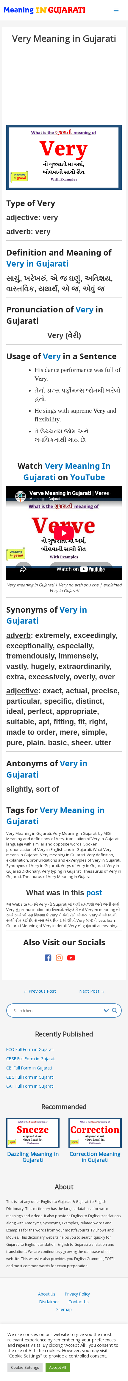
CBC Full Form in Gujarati (30, 1077)
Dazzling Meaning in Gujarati (33, 1156)
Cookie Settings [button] (25, 1367)
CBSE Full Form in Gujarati (30, 1058)
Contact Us (78, 1301)
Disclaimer (49, 1301)
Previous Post (39, 991)
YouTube (87, 476)
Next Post (92, 991)
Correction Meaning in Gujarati (95, 1156)
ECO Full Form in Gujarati (30, 1049)
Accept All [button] (57, 1367)
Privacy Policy (77, 1294)
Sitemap (64, 1309)
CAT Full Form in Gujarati (30, 1086)
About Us (51, 1294)
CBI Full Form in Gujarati (29, 1068)
